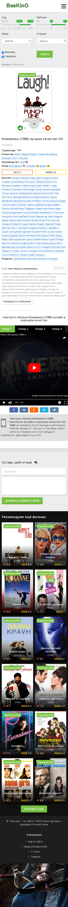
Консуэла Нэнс (10, 216)
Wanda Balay (17, 208)
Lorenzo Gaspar (28, 250)
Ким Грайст (37, 185)
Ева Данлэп (43, 235)
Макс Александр (26, 189)
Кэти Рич (49, 193)
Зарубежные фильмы (25, 258)
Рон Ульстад (53, 220)
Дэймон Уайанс (21, 185)
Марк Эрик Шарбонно (14, 239)
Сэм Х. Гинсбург (19, 227)
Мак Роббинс (34, 200)
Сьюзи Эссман (43, 189)
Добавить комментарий (22, 500)
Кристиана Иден (52, 208)
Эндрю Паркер (45, 223)
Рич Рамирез (44, 246)
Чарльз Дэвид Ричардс (40, 204)
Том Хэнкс (29, 181)
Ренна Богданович (12, 212)
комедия (30, 165)
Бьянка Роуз (38, 220)
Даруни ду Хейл (44, 216)
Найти (44, 54)
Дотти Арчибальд (40, 243)
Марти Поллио (18, 204)
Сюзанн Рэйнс (39, 231)
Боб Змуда (56, 235)
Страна (41, 33)
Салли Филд (17, 181)
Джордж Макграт (22, 196)
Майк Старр (50, 185)
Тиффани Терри (33, 208)
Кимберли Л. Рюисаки (52, 212)
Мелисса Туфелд (21, 243)
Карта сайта (35, 841)
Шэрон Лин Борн (27, 235)
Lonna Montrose (46, 250)
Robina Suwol (48, 239)
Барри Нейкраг (41, 196)
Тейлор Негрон (44, 181)
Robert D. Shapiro (19, 254)
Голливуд (52, 258)
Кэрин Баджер (10, 235)
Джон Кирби (33, 239)
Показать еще (34, 809)
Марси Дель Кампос (20, 220)
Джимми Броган (10, 246)
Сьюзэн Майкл (31, 212)
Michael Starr (59, 246)
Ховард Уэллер (10, 223)
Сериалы (10, 56)
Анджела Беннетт (38, 227)
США (22, 162)
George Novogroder (20, 231)
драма (42, 165)
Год (4, 17)
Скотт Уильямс (20, 157)
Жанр (5, 33)
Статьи (35, 851)
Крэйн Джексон (28, 246)
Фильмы (10, 52)
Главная (35, 856)
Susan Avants (55, 231)
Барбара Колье (26, 216)
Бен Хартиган (35, 193)
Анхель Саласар (19, 193)
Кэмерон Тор (9, 189)
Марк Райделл (22, 154)
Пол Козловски (50, 200)
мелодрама (15, 165)
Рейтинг (42, 17)
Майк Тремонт (37, 254)
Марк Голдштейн (40, 154)
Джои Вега (56, 243)
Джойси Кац (20, 200)
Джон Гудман (44, 177)
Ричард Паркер (27, 223)
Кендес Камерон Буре (24, 177)
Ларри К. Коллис (11, 250)
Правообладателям (35, 846)
